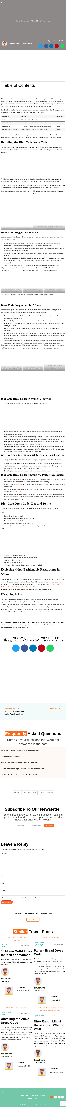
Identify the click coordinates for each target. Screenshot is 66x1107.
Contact (42, 1095)
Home (18, 21)
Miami (42, 792)
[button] (54, 5)
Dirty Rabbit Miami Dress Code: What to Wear (49, 1025)
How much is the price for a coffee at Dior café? (19, 762)
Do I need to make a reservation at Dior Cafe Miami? (20, 750)
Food (34, 792)
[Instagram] (59, 1097)
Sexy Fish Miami (31, 587)
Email (3, 883)
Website (3, 890)
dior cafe (16, 792)
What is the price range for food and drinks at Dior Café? (23, 769)
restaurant (50, 792)
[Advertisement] (33, 63)
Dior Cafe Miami (16, 492)
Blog (27, 1095)
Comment (4, 853)
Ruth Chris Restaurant (15, 587)
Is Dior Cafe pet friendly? (10, 756)
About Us (35, 1095)
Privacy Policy (33, 1098)
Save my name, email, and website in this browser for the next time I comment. (26, 898)
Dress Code (26, 792)
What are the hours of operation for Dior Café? (19, 775)
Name (3, 876)
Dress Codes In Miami (28, 21)
